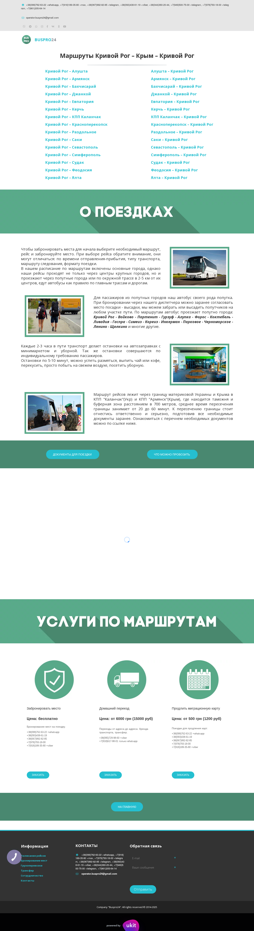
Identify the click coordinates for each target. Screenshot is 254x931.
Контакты (207, 39)
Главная (141, 39)
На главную (127, 807)
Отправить (143, 889)
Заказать (38, 775)
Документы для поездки (72, 454)
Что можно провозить (172, 454)
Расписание (165, 39)
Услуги (187, 39)
